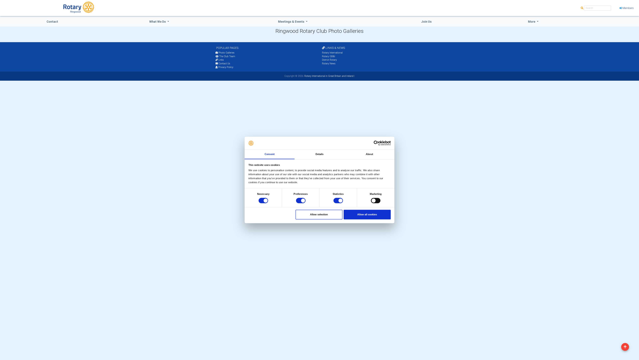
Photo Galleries (226, 52)
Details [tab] (320, 154)
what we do (158, 22)
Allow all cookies (367, 214)
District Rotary (329, 59)
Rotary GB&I (328, 56)
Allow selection (319, 214)
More (532, 22)
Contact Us (224, 63)
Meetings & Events (291, 22)
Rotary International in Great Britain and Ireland (328, 76)
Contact (52, 22)
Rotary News (328, 63)
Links (221, 59)
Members (628, 8)
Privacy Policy (225, 67)
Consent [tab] (270, 154)
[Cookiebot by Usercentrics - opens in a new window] (376, 143)
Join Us (426, 22)
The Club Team (227, 56)
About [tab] (369, 154)
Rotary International (332, 52)
